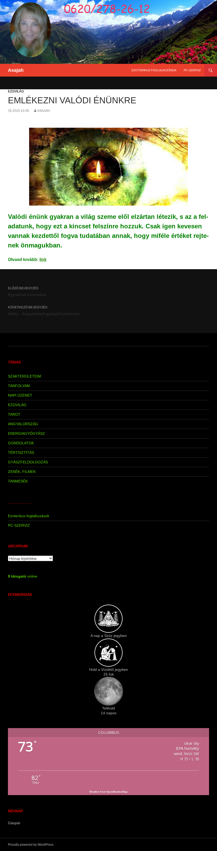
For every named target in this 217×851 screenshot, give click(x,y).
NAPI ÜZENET (20, 395)
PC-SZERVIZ (192, 70)
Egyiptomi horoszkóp (27, 291)
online (22, 576)
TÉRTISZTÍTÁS (21, 452)
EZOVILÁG (16, 91)
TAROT (14, 414)
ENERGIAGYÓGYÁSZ (26, 433)
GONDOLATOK (21, 443)
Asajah (16, 70)
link (43, 259)
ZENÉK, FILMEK (22, 471)
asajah (43, 111)
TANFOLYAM (19, 386)
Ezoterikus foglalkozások (154, 70)
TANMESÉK (18, 481)
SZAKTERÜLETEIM (24, 376)
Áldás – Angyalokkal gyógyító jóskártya (44, 310)
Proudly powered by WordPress (30, 844)
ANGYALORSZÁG (23, 424)
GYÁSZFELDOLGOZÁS (28, 462)
